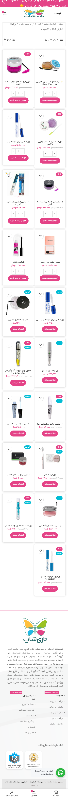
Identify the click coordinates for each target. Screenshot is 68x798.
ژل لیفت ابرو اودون (50, 370)
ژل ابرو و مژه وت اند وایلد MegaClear (49, 578)
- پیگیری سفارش (27, 721)
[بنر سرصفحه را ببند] (4, 3)
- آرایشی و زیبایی (57, 707)
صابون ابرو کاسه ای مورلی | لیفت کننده (18, 83)
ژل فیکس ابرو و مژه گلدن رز (18, 142)
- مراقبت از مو (58, 718)
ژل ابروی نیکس (18, 262)
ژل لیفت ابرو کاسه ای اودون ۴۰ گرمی (50, 203)
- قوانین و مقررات (27, 710)
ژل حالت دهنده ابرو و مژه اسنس (18, 525)
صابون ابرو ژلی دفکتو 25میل (18, 475)
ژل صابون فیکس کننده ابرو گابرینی (18, 203)
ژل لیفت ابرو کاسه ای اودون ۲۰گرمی (49, 143)
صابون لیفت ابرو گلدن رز (18, 319)
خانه (60, 24)
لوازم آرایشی (50, 24)
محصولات (55, 695)
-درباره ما (31, 727)
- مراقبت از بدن (58, 713)
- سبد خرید (30, 716)
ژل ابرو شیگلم (49, 475)
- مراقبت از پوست (56, 701)
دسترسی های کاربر (22, 697)
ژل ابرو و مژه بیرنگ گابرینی (18, 424)
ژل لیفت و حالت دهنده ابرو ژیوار (50, 424)
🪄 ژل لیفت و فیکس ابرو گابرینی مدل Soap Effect (49, 83)
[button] (50, 100)
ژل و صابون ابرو (26, 24)
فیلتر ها (8, 39)
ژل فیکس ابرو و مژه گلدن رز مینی (50, 319)
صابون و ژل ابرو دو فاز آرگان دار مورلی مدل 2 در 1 (18, 372)
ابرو (39, 24)
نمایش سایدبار (52, 39)
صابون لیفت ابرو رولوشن (50, 262)
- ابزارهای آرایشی (57, 724)
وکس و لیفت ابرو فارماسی (50, 525)
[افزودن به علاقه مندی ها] (40, 56)
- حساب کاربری (28, 704)
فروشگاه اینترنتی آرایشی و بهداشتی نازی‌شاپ (24, 782)
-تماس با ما (30, 733)
